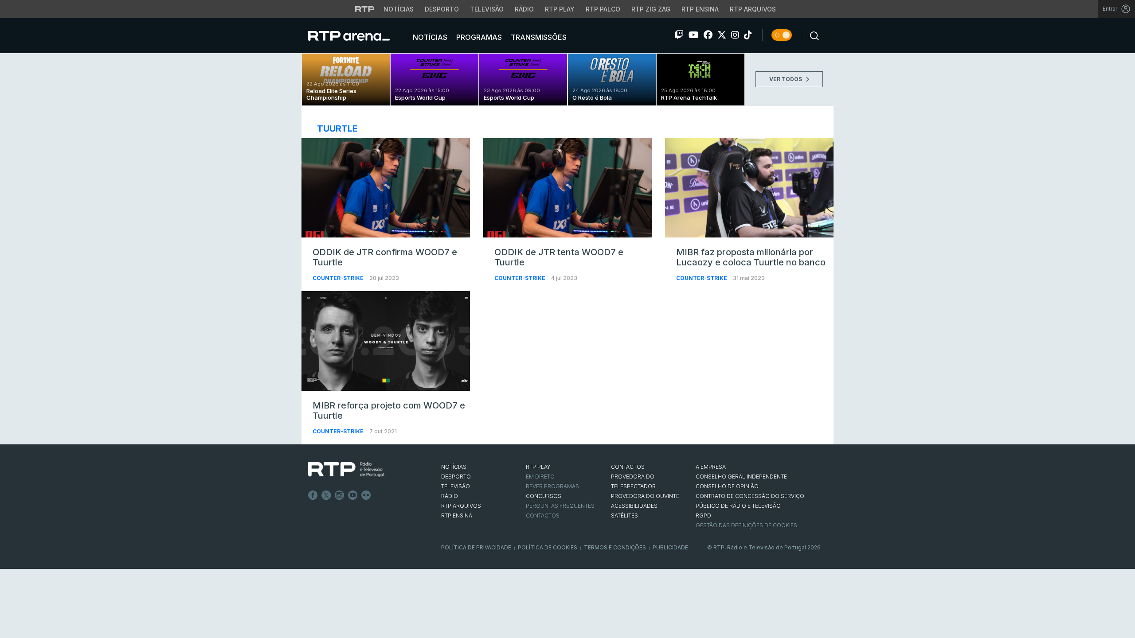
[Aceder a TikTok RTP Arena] (748, 35)
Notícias (399, 9)
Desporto (442, 9)
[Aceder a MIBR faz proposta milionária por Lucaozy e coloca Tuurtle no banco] (749, 187)
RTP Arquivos (753, 9)
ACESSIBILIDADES (634, 505)
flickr (366, 495)
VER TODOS (786, 79)
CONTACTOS (628, 466)
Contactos (543, 515)
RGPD (703, 515)
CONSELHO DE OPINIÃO (727, 486)
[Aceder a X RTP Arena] (722, 35)
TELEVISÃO (455, 486)
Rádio (524, 9)
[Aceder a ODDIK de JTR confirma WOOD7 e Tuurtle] (385, 187)
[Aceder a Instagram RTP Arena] (735, 35)
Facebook (313, 495)
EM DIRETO (540, 476)
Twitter (326, 495)
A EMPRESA (711, 466)
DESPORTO (456, 476)
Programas (478, 37)
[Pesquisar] (811, 35)
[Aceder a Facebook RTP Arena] (708, 35)
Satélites (624, 515)
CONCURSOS (543, 496)
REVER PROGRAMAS (552, 486)
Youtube (353, 495)
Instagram (339, 495)
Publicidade (670, 547)
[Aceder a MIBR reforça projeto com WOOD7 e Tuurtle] (385, 340)
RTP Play (560, 9)
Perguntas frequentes (560, 505)
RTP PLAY (538, 466)
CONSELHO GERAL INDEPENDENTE (741, 476)
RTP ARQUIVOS (461, 505)
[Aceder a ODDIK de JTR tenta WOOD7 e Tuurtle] (567, 187)
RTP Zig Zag (650, 9)
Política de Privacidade (476, 547)
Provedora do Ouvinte (645, 496)
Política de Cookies (547, 547)
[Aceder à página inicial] (357, 35)
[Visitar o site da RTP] (365, 9)
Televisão (487, 9)
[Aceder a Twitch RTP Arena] (679, 35)
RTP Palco (603, 9)
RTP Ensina (700, 9)
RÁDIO (449, 496)
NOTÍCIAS (453, 466)
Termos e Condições (615, 547)
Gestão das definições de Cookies (746, 525)
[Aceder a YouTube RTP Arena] (693, 35)
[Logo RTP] (346, 469)
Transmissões (538, 37)
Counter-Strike (339, 278)
